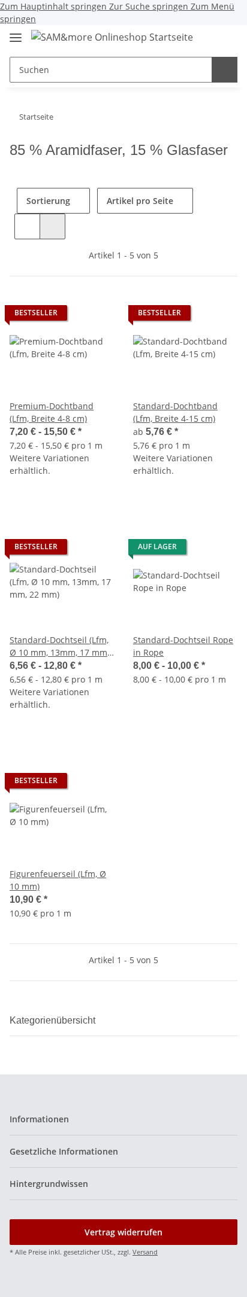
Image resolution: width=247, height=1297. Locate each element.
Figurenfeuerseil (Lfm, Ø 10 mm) (58, 880)
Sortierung (48, 200)
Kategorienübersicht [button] (52, 1020)
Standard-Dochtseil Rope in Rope (183, 646)
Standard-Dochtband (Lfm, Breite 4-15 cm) (175, 412)
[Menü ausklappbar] (16, 32)
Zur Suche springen (150, 6)
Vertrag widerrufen (123, 1232)
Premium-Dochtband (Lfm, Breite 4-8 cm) (52, 412)
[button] (205, 38)
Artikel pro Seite (140, 200)
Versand (145, 1251)
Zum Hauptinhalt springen (54, 6)
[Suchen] (224, 70)
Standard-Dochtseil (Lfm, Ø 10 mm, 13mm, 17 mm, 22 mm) (59, 646)
